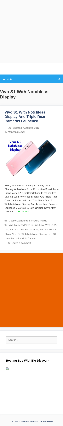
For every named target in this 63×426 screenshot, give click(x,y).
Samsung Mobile (38, 220)
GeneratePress (46, 421)
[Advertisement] (31, 31)
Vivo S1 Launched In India (23, 229)
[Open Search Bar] (59, 79)
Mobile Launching (18, 220)
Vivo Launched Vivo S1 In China (26, 225)
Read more (24, 211)
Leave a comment (21, 243)
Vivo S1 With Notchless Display (29, 234)
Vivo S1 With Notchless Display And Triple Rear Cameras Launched (25, 116)
